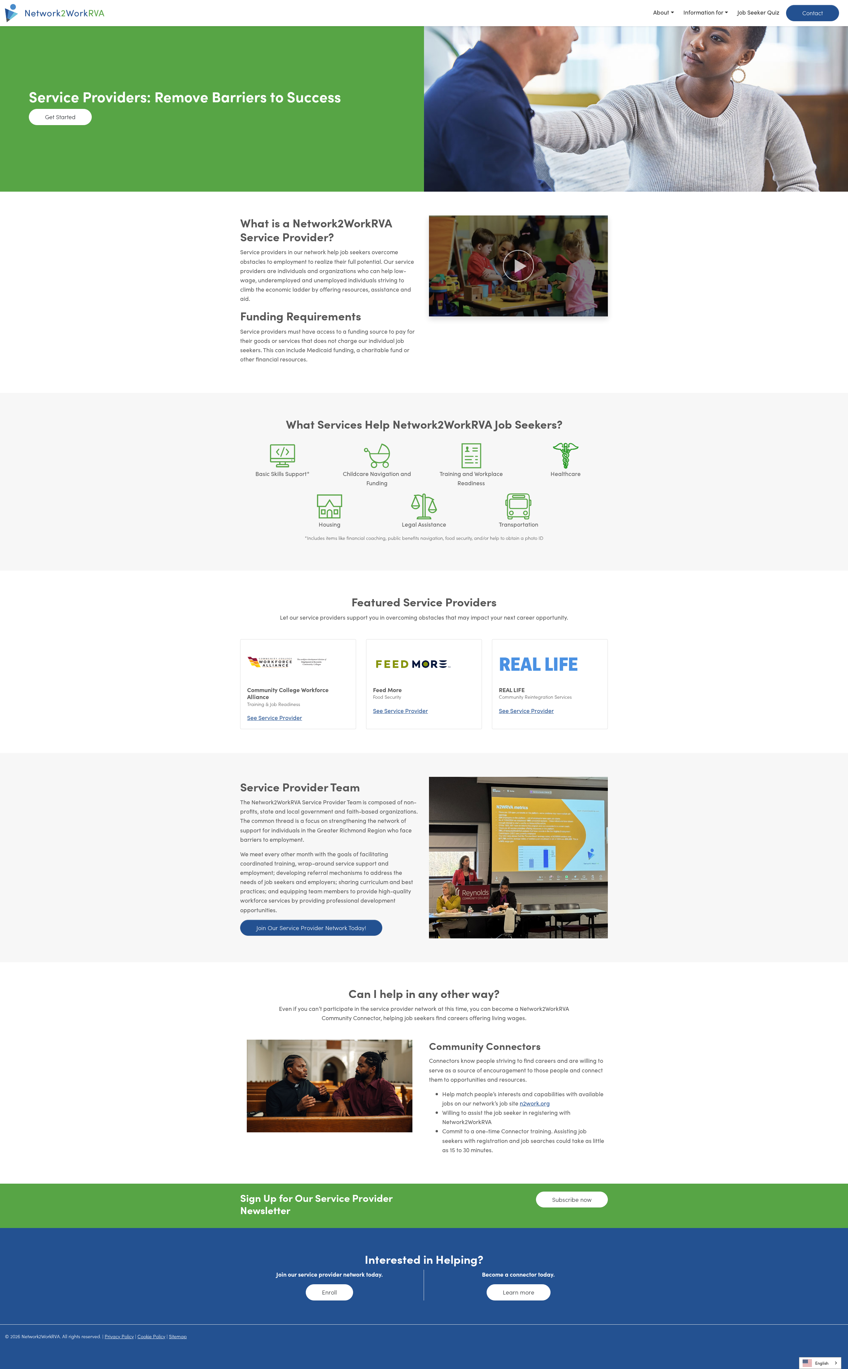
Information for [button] (703, 12)
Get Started (60, 117)
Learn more (518, 1292)
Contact (812, 13)
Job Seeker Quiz (758, 12)
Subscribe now (572, 1199)
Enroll (329, 1292)
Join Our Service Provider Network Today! (311, 927)
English (821, 1363)
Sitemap (178, 1336)
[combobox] (820, 1363)
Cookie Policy (151, 1336)
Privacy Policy (119, 1336)
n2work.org (535, 1103)
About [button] (661, 12)
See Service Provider (274, 717)
